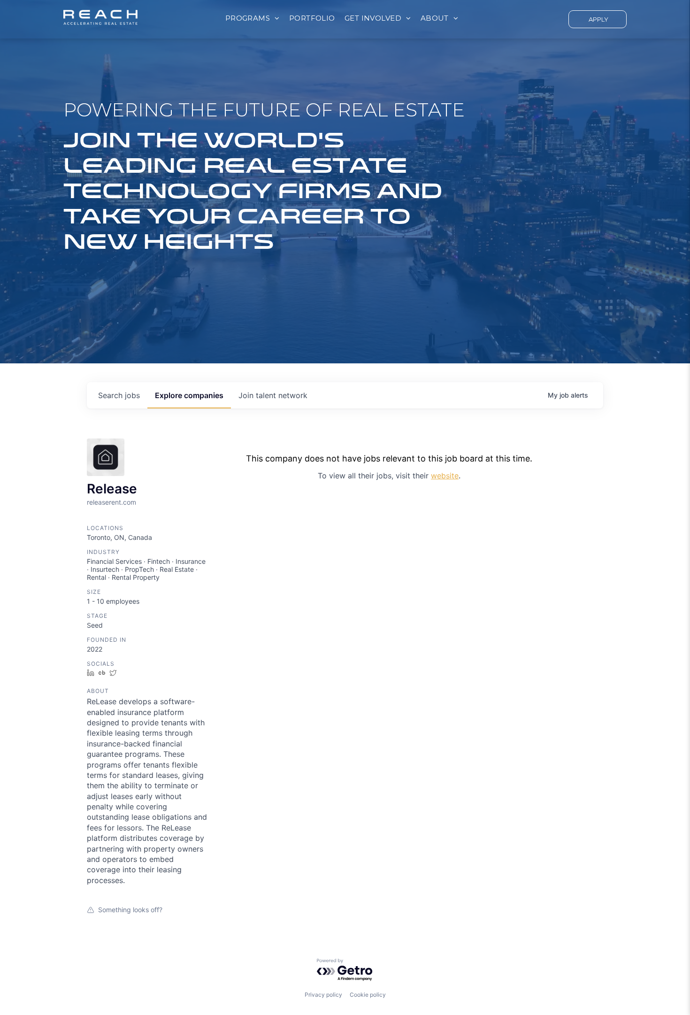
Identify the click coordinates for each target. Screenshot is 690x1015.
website (445, 475)
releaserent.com (111, 502)
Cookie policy (368, 994)
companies (189, 395)
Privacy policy (323, 994)
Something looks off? (130, 910)
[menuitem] (252, 18)
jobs (119, 395)
